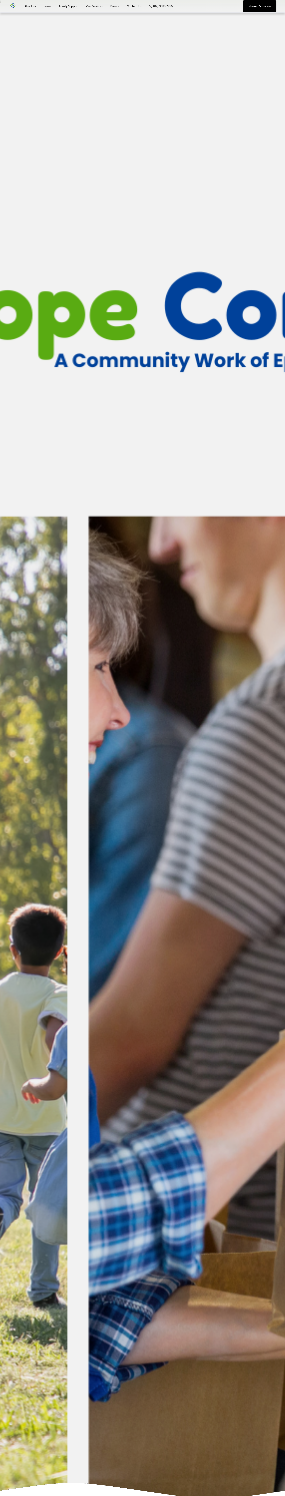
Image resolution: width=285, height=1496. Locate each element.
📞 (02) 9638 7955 (161, 6)
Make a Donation (260, 6)
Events (114, 6)
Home (47, 6)
